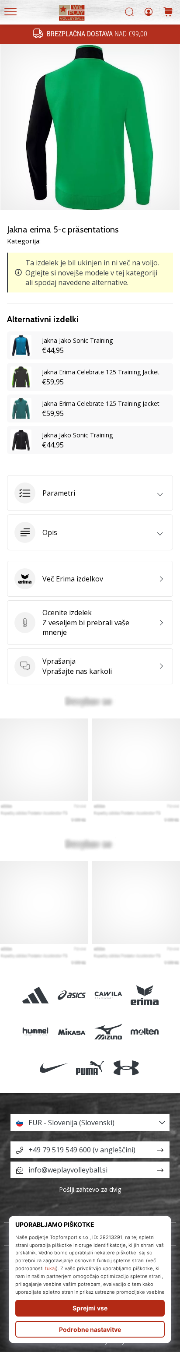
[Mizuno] (108, 1031)
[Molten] (144, 1031)
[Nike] (53, 1067)
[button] (90, 493)
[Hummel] (35, 1031)
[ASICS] (72, 995)
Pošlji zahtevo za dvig (90, 1189)
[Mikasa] (72, 1031)
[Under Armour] (126, 1067)
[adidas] (35, 995)
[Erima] (144, 995)
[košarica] (168, 12)
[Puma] (90, 1067)
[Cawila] (108, 995)
